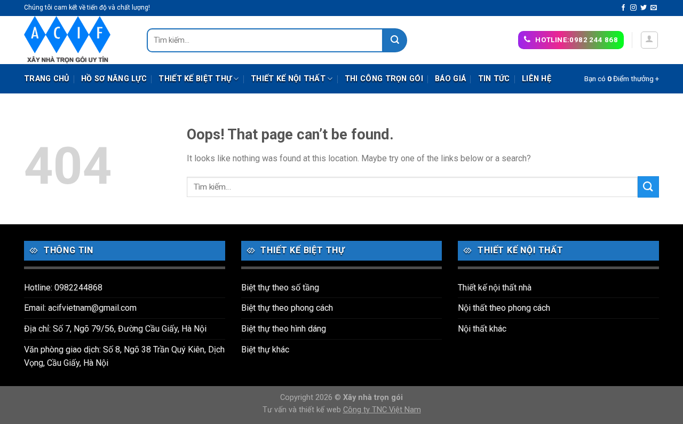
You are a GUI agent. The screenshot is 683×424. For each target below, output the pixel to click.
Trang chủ (46, 78)
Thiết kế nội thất (288, 78)
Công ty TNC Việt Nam (382, 409)
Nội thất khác (482, 329)
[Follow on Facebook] (623, 8)
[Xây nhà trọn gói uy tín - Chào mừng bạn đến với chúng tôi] (77, 40)
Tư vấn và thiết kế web (303, 409)
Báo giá (450, 78)
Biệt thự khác (265, 349)
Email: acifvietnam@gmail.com (80, 308)
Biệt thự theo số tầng (280, 287)
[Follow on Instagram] (633, 8)
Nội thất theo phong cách (504, 308)
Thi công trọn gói (384, 78)
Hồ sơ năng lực (114, 78)
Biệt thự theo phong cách (287, 308)
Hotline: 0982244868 (63, 287)
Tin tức (494, 78)
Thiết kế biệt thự (195, 78)
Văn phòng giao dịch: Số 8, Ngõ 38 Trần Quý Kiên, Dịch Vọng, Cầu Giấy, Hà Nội (124, 356)
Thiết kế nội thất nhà (494, 287)
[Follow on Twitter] (643, 8)
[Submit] (395, 40)
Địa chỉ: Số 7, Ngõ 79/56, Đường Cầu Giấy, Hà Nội (115, 329)
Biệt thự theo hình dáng (283, 329)
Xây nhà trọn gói (373, 397)
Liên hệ (536, 78)
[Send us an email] (653, 8)
